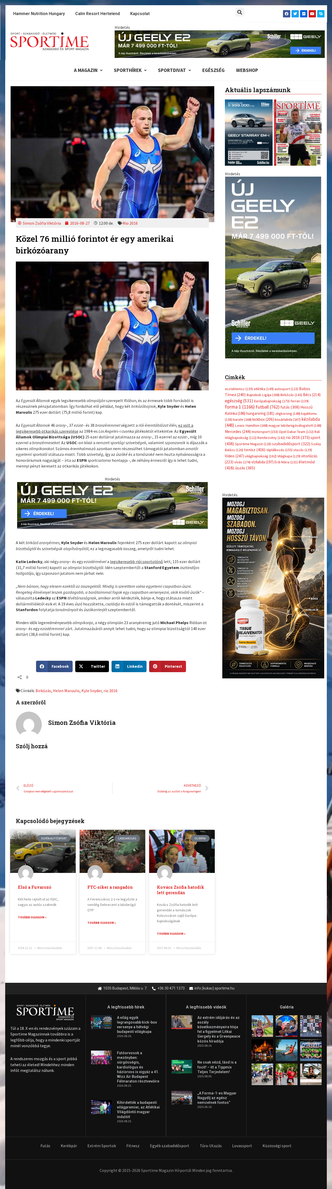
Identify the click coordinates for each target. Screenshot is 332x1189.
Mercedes (238, 431)
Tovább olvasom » (32, 917)
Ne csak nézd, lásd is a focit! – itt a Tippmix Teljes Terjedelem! (217, 1067)
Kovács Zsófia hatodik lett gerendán (180, 889)
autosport (286, 388)
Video (234, 455)
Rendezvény (271, 437)
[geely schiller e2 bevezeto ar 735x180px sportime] (112, 504)
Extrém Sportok (101, 1145)
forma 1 (240, 407)
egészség (239, 401)
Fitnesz (133, 1145)
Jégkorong (287, 413)
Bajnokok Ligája (263, 394)
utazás (302, 449)
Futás (45, 1145)
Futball (267, 407)
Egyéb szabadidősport (169, 1145)
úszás (245, 467)
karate (242, 419)
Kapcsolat (140, 13)
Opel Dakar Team (296, 431)
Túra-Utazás (211, 1145)
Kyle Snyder (91, 690)
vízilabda (262, 461)
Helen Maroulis (66, 690)
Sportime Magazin (253, 444)
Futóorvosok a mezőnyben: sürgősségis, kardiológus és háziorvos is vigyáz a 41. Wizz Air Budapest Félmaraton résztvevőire (138, 1067)
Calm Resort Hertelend (97, 13)
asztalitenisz (239, 388)
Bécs (312, 394)
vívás (242, 461)
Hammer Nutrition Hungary (39, 13)
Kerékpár (69, 1145)
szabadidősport (291, 443)
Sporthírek (128, 70)
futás (290, 407)
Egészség (213, 70)
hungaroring (260, 413)
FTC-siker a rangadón (110, 887)
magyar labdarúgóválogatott (294, 425)
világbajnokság (260, 456)
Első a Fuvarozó (34, 887)
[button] (240, 12)
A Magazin (86, 70)
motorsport (265, 431)
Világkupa (288, 456)
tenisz (255, 449)
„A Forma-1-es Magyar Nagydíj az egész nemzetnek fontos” (217, 1098)
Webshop (247, 70)
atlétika (264, 388)
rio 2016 (110, 690)
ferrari (299, 401)
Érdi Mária (286, 462)
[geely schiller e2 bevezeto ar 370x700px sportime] (273, 267)
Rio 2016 (130, 223)
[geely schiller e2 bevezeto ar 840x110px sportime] (220, 43)
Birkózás (43, 690)
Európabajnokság (272, 400)
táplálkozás (279, 449)
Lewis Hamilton (251, 425)
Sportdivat (172, 70)
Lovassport (242, 1145)
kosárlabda (288, 419)
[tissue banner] (273, 587)
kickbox (263, 419)
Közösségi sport (277, 1145)
